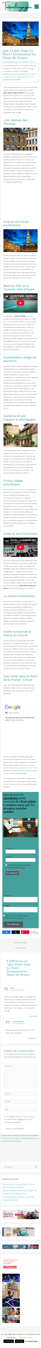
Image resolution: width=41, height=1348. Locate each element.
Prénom (10, 848)
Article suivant (20, 948)
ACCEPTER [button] (8, 1341)
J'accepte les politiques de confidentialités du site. (18, 866)
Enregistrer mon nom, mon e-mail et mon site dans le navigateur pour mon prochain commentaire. (19, 1119)
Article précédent (20, 942)
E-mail (9, 857)
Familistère (30, 588)
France (18, 62)
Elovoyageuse (17, 1021)
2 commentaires (8, 62)
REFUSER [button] (19, 1341)
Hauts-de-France (28, 62)
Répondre (33, 1016)
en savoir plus (31, 1341)
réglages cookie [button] (25, 1337)
